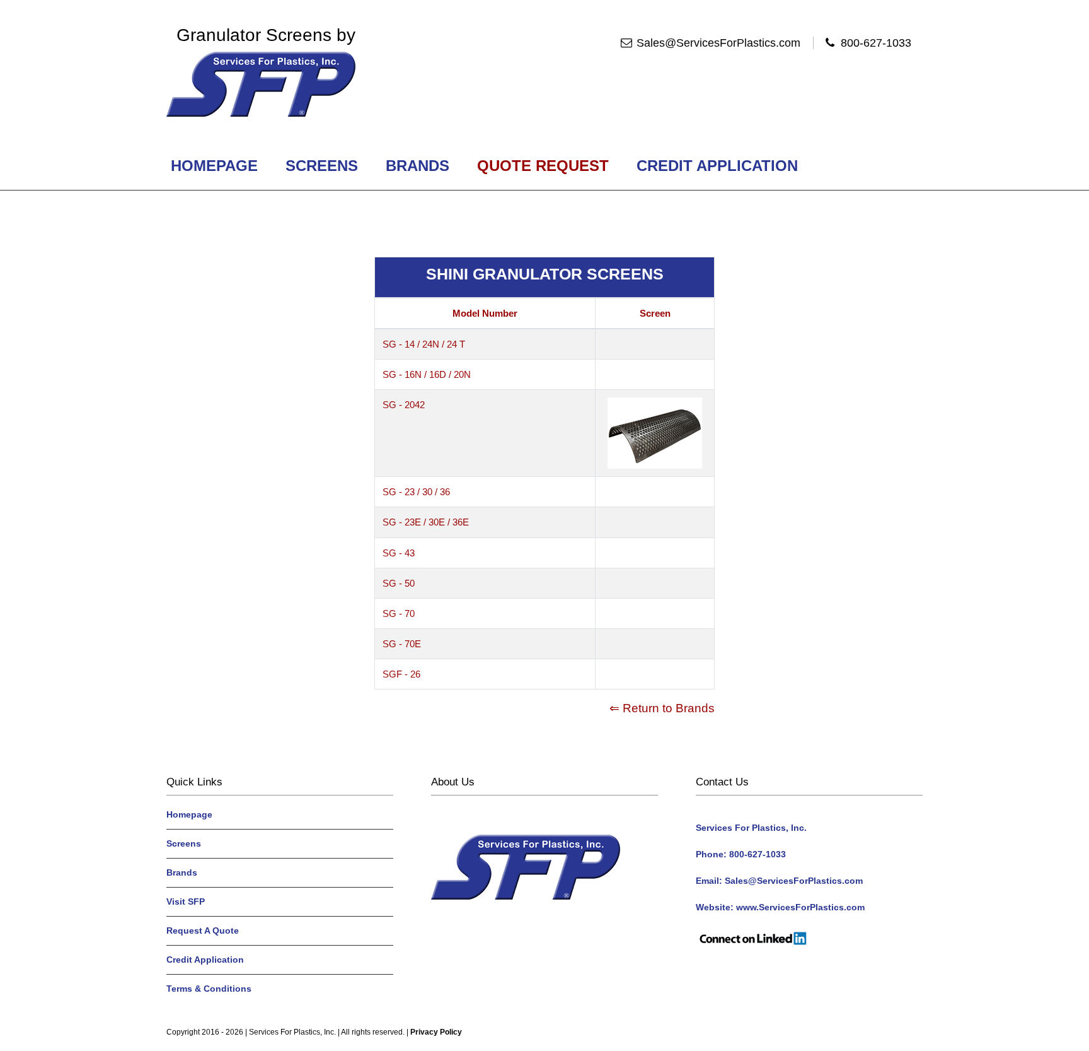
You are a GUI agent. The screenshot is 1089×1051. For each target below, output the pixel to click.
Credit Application (717, 165)
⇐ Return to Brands (662, 708)
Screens (321, 165)
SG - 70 (399, 613)
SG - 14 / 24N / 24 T (424, 344)
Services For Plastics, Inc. (292, 1032)
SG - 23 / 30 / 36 (416, 491)
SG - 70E (402, 643)
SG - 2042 (404, 404)
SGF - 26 (401, 674)
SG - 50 (399, 583)
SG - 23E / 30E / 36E (426, 522)
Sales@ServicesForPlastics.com (718, 43)
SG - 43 (399, 553)
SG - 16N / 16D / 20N (427, 374)
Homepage (214, 165)
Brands (417, 165)
